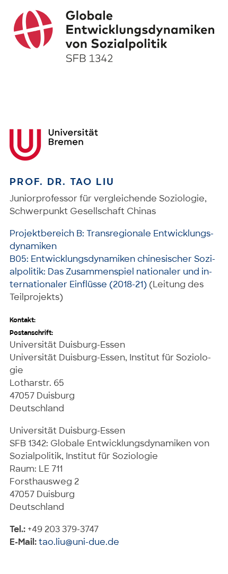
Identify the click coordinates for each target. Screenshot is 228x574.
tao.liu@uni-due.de (79, 541)
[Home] (114, 36)
